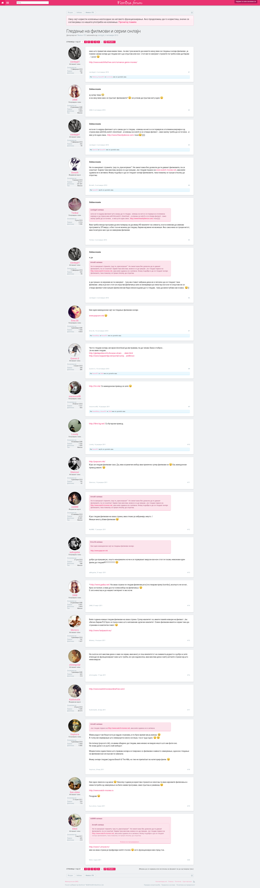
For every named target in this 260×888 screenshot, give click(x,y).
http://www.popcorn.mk (99, 551)
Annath (74, 172)
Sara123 (95, 150)
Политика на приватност (185, 885)
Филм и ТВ (81, 35)
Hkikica (95, 77)
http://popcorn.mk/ (97, 461)
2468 (74, 100)
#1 (189, 72)
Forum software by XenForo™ (84, 885)
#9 (189, 407)
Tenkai (74, 213)
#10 (188, 444)
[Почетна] (2, 2)
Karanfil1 (101, 77)
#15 (188, 640)
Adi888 (74, 507)
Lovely (74, 434)
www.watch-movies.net (166, 170)
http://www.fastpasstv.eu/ (100, 630)
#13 (188, 572)
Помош (170, 881)
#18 (188, 769)
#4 (189, 185)
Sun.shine (75, 792)
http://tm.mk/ (95, 386)
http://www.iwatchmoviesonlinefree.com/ (107, 689)
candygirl (101, 35)
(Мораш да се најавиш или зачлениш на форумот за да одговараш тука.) (166, 869)
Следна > (111, 42)
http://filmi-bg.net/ (97, 424)
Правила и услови (168, 885)
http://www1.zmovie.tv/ (99, 847)
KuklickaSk (74, 699)
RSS (194, 882)
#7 (189, 331)
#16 (188, 675)
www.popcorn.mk (96, 316)
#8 (189, 369)
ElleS (74, 829)
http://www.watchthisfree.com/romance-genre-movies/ (113, 62)
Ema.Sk (75, 320)
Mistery (75, 630)
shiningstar (75, 665)
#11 (188, 482)
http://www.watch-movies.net (101, 271)
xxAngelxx (75, 552)
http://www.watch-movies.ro (101, 790)
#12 (188, 529)
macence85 (75, 396)
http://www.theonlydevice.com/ (120, 135)
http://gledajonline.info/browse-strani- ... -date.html (111, 353)
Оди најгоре (187, 881)
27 (105, 42)
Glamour (74, 472)
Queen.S (74, 358)
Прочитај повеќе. (127, 22)
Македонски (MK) (71, 881)
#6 (189, 298)
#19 (188, 806)
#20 (188, 860)
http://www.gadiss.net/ (100, 585)
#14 (188, 605)
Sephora (74, 734)
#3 (189, 145)
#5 (189, 240)
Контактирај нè (161, 881)
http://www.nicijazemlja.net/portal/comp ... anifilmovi (111, 356)
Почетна (178, 881)
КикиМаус (96, 336)
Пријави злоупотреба (152, 885)
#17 (188, 710)
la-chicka (109, 77)
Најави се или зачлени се (246, 1)
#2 (189, 110)
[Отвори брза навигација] (192, 12)
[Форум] (7, 2)
